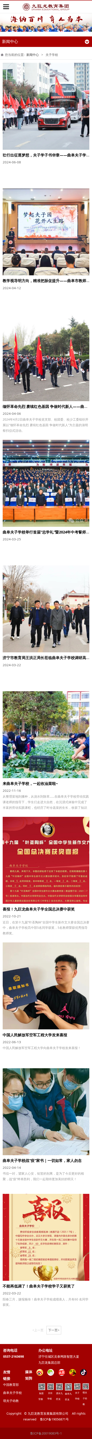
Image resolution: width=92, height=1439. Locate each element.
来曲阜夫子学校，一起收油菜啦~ (30, 783)
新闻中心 (32, 55)
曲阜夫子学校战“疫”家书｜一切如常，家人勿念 (42, 1160)
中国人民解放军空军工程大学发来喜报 (35, 1034)
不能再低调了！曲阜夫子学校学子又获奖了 (39, 1286)
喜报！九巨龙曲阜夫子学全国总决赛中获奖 (39, 909)
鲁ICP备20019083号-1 (46, 1433)
